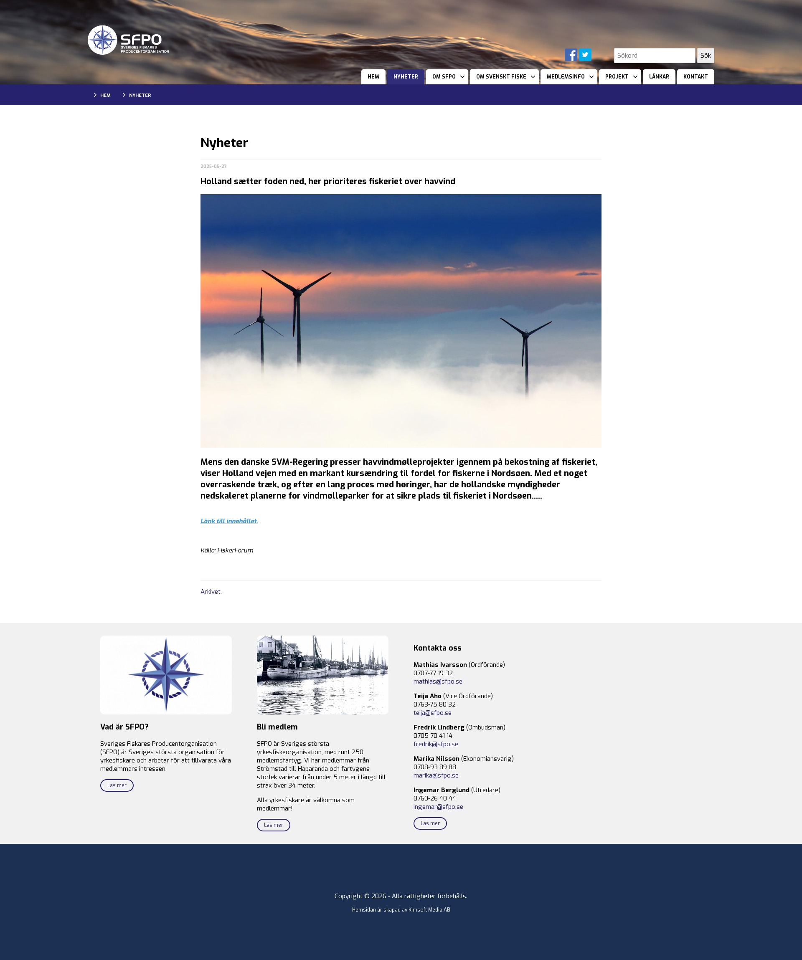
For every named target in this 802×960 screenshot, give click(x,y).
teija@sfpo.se (433, 713)
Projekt (617, 76)
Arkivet (210, 592)
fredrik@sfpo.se (436, 744)
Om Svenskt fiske (501, 76)
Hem (373, 76)
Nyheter (405, 76)
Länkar (659, 76)
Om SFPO (444, 76)
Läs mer (117, 785)
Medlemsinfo (566, 76)
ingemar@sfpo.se (438, 807)
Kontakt (695, 76)
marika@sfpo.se (436, 775)
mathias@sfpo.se (438, 681)
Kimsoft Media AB (429, 910)
